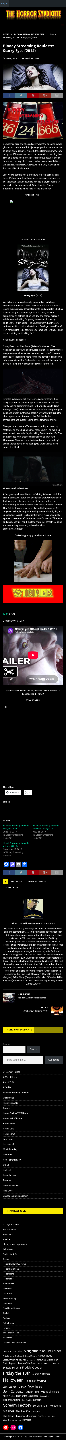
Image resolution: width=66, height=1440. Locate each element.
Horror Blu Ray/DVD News (15, 1113)
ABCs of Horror (10, 1077)
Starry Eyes (11, 887)
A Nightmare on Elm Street (42, 1351)
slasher (8, 1411)
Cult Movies (8, 1098)
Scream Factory (17, 1405)
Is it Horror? (8, 1144)
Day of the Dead (43, 1364)
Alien (20, 1351)
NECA (5, 1396)
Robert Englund (12, 1399)
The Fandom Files (11, 1185)
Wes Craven (8, 1420)
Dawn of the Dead (27, 1363)
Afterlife (7, 1087)
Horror (41, 1380)
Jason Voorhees (30, 1386)
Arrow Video (45, 1355)
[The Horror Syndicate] (33, 20)
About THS (8, 1082)
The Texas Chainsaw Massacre (20, 1416)
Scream (37, 1399)
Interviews (8, 1139)
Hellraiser (30, 1380)
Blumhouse (31, 1360)
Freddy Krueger (32, 1367)
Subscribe (53, 1059)
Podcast (7, 1170)
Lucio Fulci (32, 1391)
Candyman (41, 1360)
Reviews (7, 1180)
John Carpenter (14, 1391)
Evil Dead (16, 1368)
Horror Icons (9, 1123)
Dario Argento (10, 1363)
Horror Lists (8, 1128)
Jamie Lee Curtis (10, 1387)
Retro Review (9, 1175)
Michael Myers (50, 1391)
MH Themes (56, 1437)
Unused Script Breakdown (15, 1196)
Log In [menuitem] (4, 3)
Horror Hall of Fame (12, 1118)
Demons (55, 1363)
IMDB (5, 614)
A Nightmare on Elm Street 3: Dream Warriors (20, 1356)
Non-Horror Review (12, 1160)
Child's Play (52, 1359)
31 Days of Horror (11, 1072)
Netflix (12, 1396)
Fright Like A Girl (10, 1103)
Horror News (9, 1134)
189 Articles (49, 923)
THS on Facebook (15, 1210)
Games (6, 1108)
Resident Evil (45, 1396)
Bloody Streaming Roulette (16, 1092)
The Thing (42, 1416)
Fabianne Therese (37, 882)
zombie (18, 1420)
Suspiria (36, 1411)
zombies (26, 1420)
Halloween (13, 1380)
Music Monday (10, 1149)
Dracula (7, 1367)
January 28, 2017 (13, 58)
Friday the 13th (17, 1373)
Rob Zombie (27, 1400)
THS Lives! (8, 1190)
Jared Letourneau (32, 58)
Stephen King (23, 1411)
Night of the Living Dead (27, 1396)
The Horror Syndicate (18, 1029)
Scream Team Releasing (47, 1405)
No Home (7, 1154)
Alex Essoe (16, 882)
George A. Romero (41, 1374)
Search (6, 1044)
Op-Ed (6, 1165)
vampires (51, 1416)
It (47, 1381)
